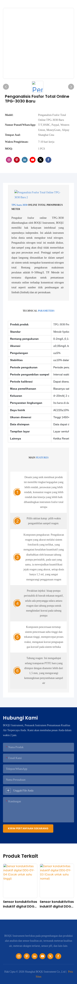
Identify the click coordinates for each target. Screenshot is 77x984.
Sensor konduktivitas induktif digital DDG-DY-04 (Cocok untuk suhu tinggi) (20, 904)
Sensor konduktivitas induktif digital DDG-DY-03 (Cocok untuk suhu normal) (57, 904)
